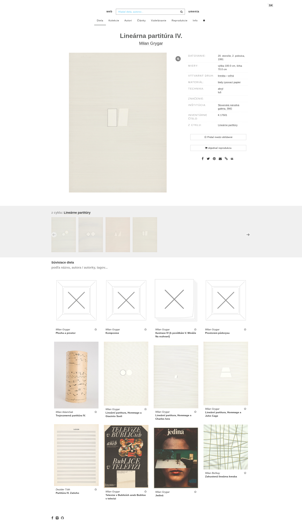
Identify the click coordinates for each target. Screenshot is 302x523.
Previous (54, 234)
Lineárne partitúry (228, 125)
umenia (193, 11)
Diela (100, 20)
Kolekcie (114, 20)
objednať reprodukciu (219, 148)
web (109, 11)
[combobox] (150, 12)
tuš (219, 92)
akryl (220, 88)
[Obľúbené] (204, 20)
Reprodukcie (180, 20)
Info (195, 20)
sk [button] (271, 5)
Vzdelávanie (158, 20)
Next (248, 234)
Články (141, 20)
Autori (128, 20)
